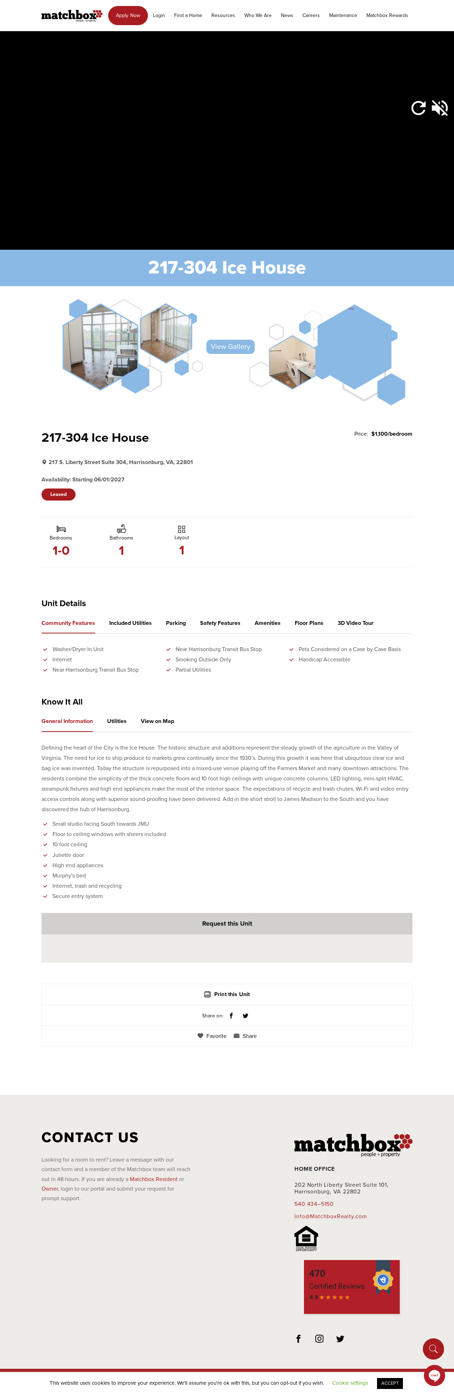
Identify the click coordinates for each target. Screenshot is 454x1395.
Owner (49, 1188)
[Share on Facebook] (231, 1016)
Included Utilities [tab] (130, 623)
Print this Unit (232, 994)
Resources (223, 15)
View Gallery (230, 347)
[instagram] (319, 1340)
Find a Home (188, 15)
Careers (311, 15)
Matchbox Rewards (387, 15)
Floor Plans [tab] (309, 623)
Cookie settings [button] (350, 1383)
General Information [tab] (67, 721)
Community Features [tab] (68, 623)
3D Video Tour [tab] (355, 623)
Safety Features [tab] (220, 623)
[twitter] (340, 1340)
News (287, 15)
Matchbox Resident (154, 1179)
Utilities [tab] (117, 721)
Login (159, 15)
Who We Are (258, 15)
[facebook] (298, 1340)
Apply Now (128, 15)
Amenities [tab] (268, 623)
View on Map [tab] (157, 721)
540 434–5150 (314, 1204)
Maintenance (343, 15)
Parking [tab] (176, 623)
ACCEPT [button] (390, 1383)
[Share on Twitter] (245, 1016)
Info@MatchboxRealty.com (330, 1216)
